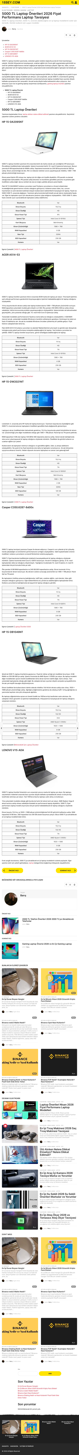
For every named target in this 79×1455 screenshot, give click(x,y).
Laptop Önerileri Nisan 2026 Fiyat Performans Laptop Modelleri (57, 1107)
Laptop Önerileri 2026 (23, 627)
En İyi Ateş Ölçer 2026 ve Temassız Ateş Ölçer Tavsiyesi (58, 1216)
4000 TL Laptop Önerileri (24, 249)
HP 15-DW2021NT (11, 49)
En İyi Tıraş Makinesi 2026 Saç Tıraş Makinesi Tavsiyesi (58, 1130)
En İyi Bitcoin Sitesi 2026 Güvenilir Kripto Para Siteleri (58, 1000)
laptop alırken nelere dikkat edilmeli (36, 114)
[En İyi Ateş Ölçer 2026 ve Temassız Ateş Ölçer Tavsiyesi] (20, 1221)
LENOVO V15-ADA (11, 56)
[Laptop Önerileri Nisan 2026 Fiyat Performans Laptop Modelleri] (20, 1110)
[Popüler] (5, 1126)
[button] (72, 2)
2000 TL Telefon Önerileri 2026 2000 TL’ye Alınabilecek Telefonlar (48, 920)
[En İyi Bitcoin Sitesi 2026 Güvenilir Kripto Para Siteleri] (59, 981)
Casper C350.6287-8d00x (14, 52)
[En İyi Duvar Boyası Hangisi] (20, 981)
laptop (31, 863)
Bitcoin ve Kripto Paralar (48, 997)
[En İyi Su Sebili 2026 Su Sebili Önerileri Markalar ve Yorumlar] (20, 1200)
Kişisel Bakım (20, 10)
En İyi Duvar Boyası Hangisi (13, 999)
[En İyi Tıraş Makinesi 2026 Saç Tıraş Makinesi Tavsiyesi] (20, 1134)
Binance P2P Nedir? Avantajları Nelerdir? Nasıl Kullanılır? (58, 1081)
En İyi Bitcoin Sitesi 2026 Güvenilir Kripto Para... (30, 1436)
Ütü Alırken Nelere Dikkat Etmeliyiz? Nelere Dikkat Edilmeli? (55, 1152)
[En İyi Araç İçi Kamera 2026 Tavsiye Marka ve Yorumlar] (20, 1179)
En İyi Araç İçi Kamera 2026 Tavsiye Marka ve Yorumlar (56, 1174)
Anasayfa (5, 1446)
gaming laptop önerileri (55, 84)
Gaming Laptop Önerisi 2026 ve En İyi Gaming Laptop (47, 944)
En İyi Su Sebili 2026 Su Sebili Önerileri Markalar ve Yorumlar (58, 1195)
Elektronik (7, 10)
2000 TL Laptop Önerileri (24, 502)
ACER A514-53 (10, 47)
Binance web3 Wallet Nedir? (13, 1023)
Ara (19, 1369)
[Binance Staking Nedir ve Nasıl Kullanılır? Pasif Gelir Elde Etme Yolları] (20, 1062)
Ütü (62, 1101)
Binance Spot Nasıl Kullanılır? (53, 1023)
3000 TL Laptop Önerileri (24, 376)
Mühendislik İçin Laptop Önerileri (26, 745)
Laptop (30, 10)
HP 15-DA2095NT (11, 45)
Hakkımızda (14, 1446)
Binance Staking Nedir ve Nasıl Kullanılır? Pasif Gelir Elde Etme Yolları (19, 1081)
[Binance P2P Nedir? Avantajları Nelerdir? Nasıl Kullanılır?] (59, 1062)
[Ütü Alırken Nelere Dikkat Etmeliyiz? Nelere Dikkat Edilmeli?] (20, 1155)
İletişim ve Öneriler (26, 1446)
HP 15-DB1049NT (11, 54)
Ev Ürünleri (5, 997)
